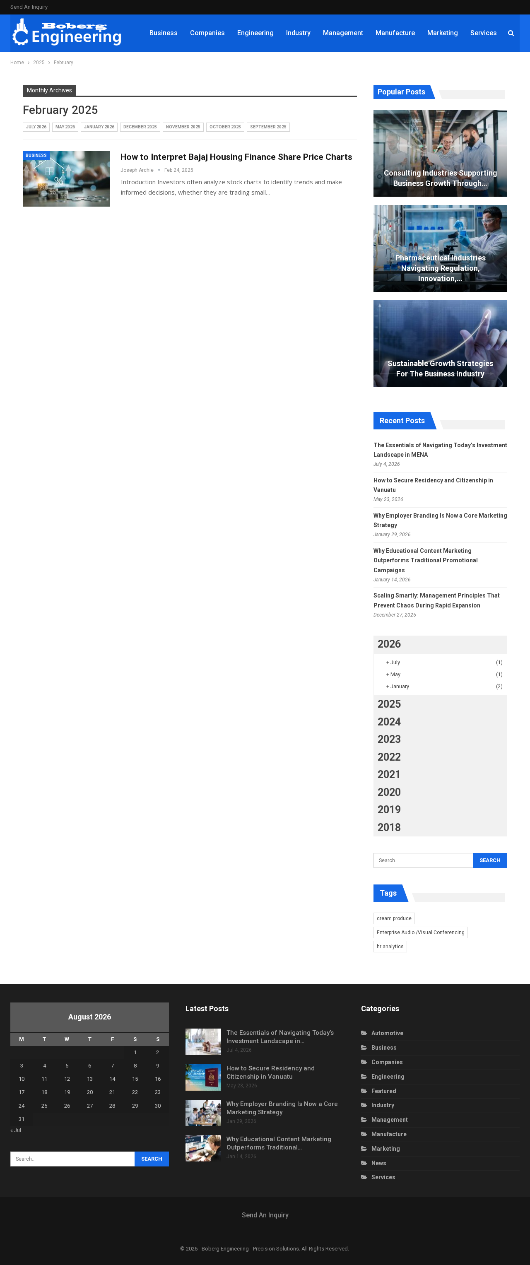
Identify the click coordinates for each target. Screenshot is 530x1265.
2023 (389, 739)
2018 (389, 828)
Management (343, 33)
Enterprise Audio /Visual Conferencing (421, 932)
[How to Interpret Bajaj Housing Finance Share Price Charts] (66, 179)
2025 (389, 704)
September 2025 (268, 127)
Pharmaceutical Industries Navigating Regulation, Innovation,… (440, 268)
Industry (298, 33)
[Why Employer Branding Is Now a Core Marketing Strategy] (203, 1113)
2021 (389, 775)
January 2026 (99, 127)
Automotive (387, 1033)
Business (163, 33)
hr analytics (390, 946)
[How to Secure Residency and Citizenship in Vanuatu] (203, 1077)
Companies (207, 33)
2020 (389, 792)
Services (483, 33)
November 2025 (183, 127)
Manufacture (395, 33)
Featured (383, 1091)
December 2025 (140, 127)
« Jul (15, 1130)
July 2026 (36, 127)
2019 (389, 810)
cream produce (394, 918)
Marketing (442, 33)
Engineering (255, 33)
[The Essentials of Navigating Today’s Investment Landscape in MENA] (203, 1042)
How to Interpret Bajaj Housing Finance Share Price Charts (236, 157)
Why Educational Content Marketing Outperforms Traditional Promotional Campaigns (425, 560)
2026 (389, 644)
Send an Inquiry (29, 7)
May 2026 (65, 127)
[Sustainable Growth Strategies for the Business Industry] (440, 344)
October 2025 (225, 127)
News (378, 1163)
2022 (389, 757)
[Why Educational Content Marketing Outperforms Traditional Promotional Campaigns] (203, 1148)
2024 (389, 722)
